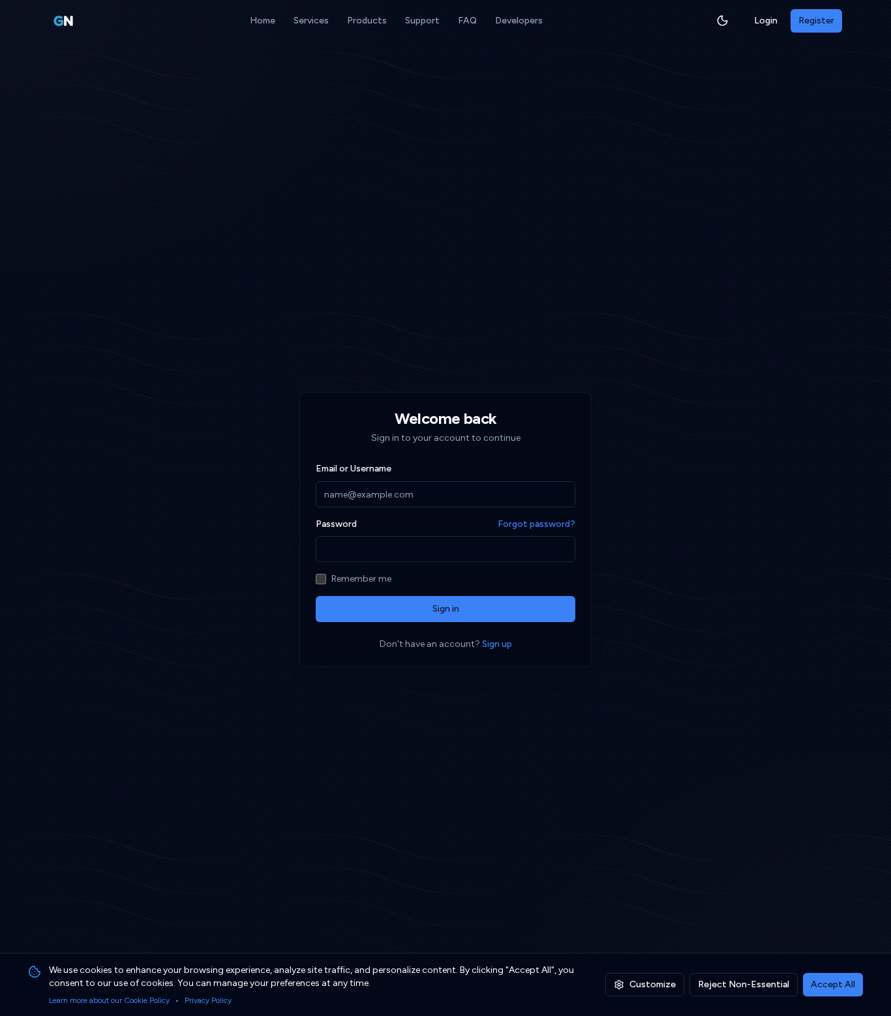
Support (422, 20)
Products (367, 20)
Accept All (833, 984)
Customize (652, 984)
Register (816, 20)
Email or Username (353, 468)
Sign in (445, 608)
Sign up (497, 644)
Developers (519, 20)
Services (311, 20)
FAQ (467, 20)
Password (336, 524)
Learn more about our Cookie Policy (109, 1000)
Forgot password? (536, 524)
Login (766, 20)
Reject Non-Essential (743, 984)
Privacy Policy (208, 1000)
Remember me (361, 578)
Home (262, 20)
